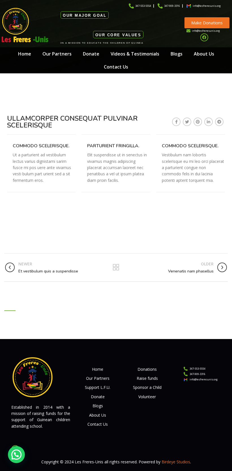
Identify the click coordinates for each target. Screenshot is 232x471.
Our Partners (57, 54)
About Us (204, 54)
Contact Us (116, 67)
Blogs (176, 54)
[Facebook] (204, 37)
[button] (16, 454)
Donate (91, 54)
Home (24, 54)
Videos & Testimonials (135, 54)
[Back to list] (116, 267)
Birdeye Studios (176, 461)
